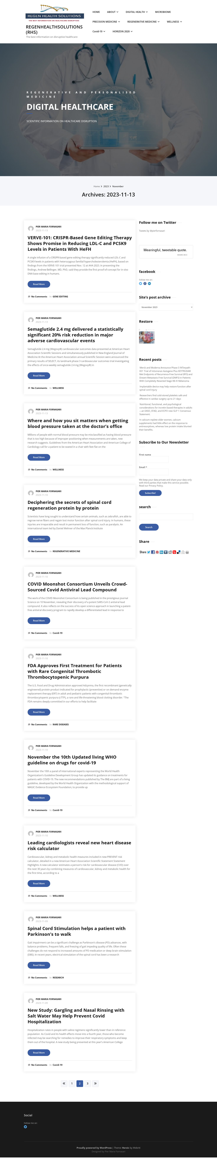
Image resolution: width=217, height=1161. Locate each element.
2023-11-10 (42, 494)
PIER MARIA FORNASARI (48, 226)
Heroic (125, 1147)
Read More (39, 284)
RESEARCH (58, 977)
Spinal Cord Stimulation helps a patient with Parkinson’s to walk (77, 931)
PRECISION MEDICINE (105, 21)
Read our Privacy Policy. (151, 485)
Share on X (182, 255)
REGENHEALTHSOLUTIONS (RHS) (54, 29)
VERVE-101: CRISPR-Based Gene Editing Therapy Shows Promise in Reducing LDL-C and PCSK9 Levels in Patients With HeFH (80, 243)
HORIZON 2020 (121, 31)
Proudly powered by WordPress (94, 1147)
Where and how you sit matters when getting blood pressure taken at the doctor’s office (78, 423)
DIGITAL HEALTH (135, 12)
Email (143, 467)
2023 (106, 186)
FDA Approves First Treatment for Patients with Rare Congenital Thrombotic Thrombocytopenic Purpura (75, 671)
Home (97, 186)
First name (145, 454)
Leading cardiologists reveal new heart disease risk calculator (79, 845)
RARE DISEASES (61, 724)
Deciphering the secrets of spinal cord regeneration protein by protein (69, 505)
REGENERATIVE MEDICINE (142, 21)
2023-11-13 (42, 230)
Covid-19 (97, 31)
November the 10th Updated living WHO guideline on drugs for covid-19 (72, 760)
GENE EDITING (60, 296)
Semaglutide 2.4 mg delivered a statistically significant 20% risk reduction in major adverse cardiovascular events (75, 335)
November (118, 186)
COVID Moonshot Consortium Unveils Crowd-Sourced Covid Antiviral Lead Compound (77, 587)
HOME (96, 12)
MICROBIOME (163, 12)
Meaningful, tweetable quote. (165, 249)
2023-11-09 (42, 921)
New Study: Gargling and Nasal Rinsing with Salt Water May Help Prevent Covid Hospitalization (76, 1016)
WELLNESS (173, 21)
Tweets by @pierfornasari (152, 230)
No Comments (39, 296)
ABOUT (111, 12)
